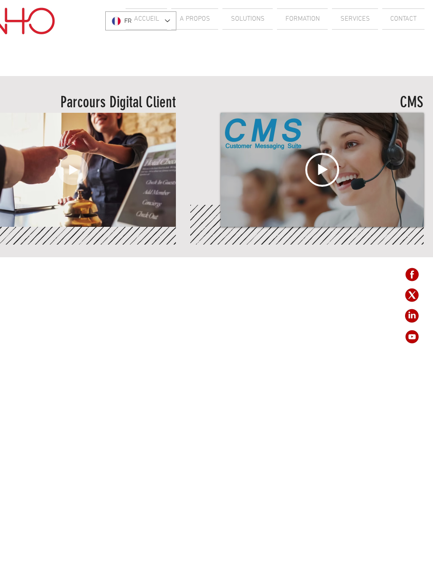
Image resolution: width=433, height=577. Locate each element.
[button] (165, 217)
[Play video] (322, 170)
